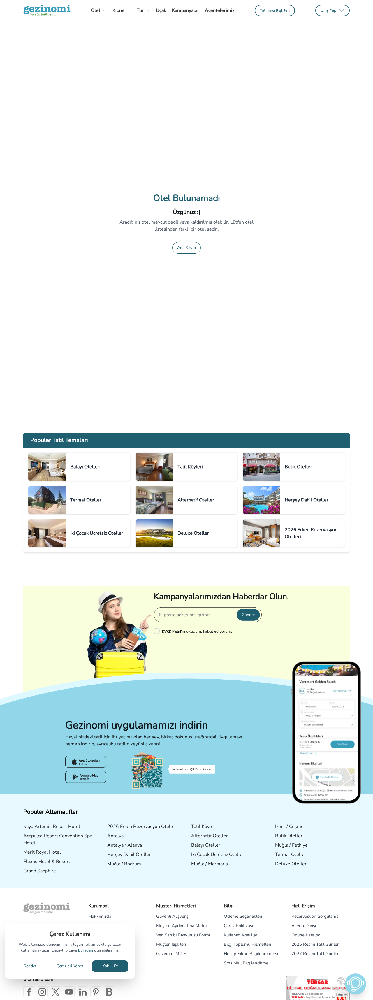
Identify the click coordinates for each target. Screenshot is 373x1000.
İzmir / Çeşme (289, 826)
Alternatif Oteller (209, 836)
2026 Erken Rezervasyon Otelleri (142, 826)
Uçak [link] (161, 10)
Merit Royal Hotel (42, 852)
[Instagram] (42, 991)
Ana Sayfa (186, 247)
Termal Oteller (290, 854)
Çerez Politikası (238, 926)
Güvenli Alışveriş (172, 916)
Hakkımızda (100, 916)
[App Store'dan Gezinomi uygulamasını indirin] (85, 762)
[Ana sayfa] (47, 10)
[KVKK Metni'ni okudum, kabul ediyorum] (158, 631)
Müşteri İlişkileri (171, 944)
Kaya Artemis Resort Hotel (51, 826)
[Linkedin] (82, 991)
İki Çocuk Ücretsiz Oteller (217, 854)
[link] (275, 10)
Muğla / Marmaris (209, 864)
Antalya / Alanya (124, 845)
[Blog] (109, 991)
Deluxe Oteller (291, 864)
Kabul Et (110, 966)
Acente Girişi (303, 926)
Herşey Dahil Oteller (129, 854)
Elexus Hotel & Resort (46, 861)
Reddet (30, 966)
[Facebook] (28, 991)
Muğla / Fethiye (291, 845)
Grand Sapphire (39, 871)
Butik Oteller (288, 836)
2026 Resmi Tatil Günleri (315, 944)
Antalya (115, 836)
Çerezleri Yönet (70, 966)
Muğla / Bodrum (124, 864)
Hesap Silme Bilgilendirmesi (251, 954)
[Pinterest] (95, 991)
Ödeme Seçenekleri (243, 916)
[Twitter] (55, 991)
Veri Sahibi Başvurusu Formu (183, 935)
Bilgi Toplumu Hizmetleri (247, 944)
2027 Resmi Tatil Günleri (315, 954)
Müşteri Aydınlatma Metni (181, 926)
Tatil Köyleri (204, 826)
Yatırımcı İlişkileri (275, 10)
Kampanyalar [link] (185, 10)
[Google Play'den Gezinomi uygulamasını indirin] (85, 777)
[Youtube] (69, 991)
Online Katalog (306, 935)
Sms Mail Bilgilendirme (246, 963)
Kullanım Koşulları (241, 935)
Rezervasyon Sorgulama (315, 916)
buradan (85, 950)
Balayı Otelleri (206, 845)
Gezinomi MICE (171, 954)
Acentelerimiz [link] (219, 10)
